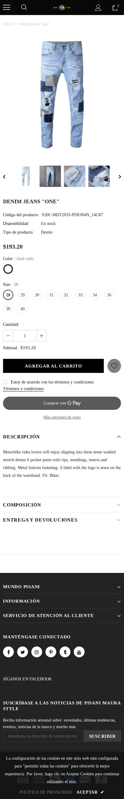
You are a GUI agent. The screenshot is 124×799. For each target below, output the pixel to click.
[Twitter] (22, 651)
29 (22, 295)
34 (95, 295)
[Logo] (62, 7)
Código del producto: (21, 215)
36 (109, 295)
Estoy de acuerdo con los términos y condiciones (52, 382)
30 (37, 295)
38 (8, 309)
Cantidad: (11, 324)
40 (22, 309)
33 (80, 295)
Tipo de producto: (18, 232)
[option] (62, 94)
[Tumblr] (65, 651)
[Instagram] (36, 651)
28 (8, 295)
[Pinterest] (50, 651)
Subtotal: (10, 348)
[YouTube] (79, 651)
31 (51, 295)
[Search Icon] (24, 8)
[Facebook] (8, 651)
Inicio (8, 24)
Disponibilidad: (16, 223)
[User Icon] (98, 8)
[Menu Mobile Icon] (6, 7)
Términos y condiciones (23, 388)
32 (66, 295)
